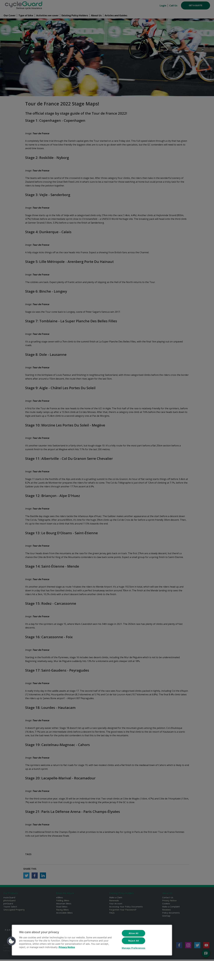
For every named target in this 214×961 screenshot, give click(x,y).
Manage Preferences (133, 948)
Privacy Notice (67, 947)
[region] (92, 940)
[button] (11, 941)
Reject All (133, 940)
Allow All (133, 933)
